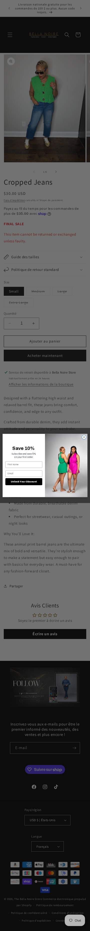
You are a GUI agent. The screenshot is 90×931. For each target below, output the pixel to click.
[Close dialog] (84, 437)
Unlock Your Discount (24, 481)
